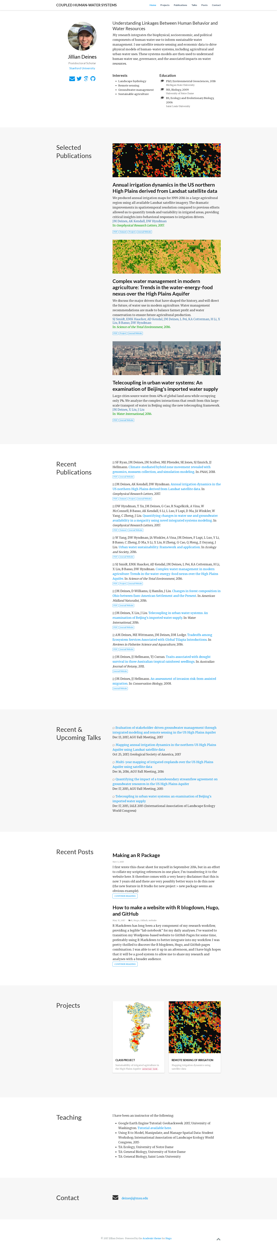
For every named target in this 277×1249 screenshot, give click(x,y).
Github (144, 920)
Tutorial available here (154, 1128)
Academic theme (152, 1238)
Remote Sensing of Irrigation (192, 1060)
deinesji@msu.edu (135, 1198)
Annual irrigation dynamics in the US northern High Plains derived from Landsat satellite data (165, 188)
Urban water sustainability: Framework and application (159, 547)
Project (132, 232)
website (153, 920)
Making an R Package (136, 855)
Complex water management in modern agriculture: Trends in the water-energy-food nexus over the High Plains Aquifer (163, 287)
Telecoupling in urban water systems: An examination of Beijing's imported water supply (165, 385)
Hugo (136, 920)
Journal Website (144, 232)
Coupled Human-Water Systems (86, 5)
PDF (115, 232)
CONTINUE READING (125, 896)
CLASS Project (125, 1060)
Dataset (123, 232)
